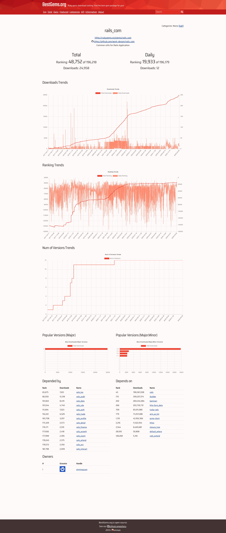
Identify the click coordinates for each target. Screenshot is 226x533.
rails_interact (81, 449)
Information (91, 12)
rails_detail (80, 422)
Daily (56, 12)
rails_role (80, 405)
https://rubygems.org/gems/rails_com (113, 38)
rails (151, 392)
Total (50, 12)
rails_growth (81, 431)
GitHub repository (117, 526)
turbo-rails (154, 409)
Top (44, 12)
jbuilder (153, 396)
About (101, 12)
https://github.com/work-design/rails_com (114, 41)
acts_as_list (154, 414)
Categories (75, 12)
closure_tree (155, 427)
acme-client (155, 418)
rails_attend (81, 440)
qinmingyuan (81, 469)
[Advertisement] (113, 497)
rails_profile (81, 418)
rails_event (80, 436)
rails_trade (80, 414)
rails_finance (81, 427)
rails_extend (155, 436)
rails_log (79, 392)
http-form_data (156, 405)
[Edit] (181, 26)
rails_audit (80, 396)
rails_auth (80, 409)
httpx (152, 422)
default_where (156, 431)
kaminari (153, 401)
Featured (64, 12)
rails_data (80, 401)
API (82, 12)
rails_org (79, 444)
